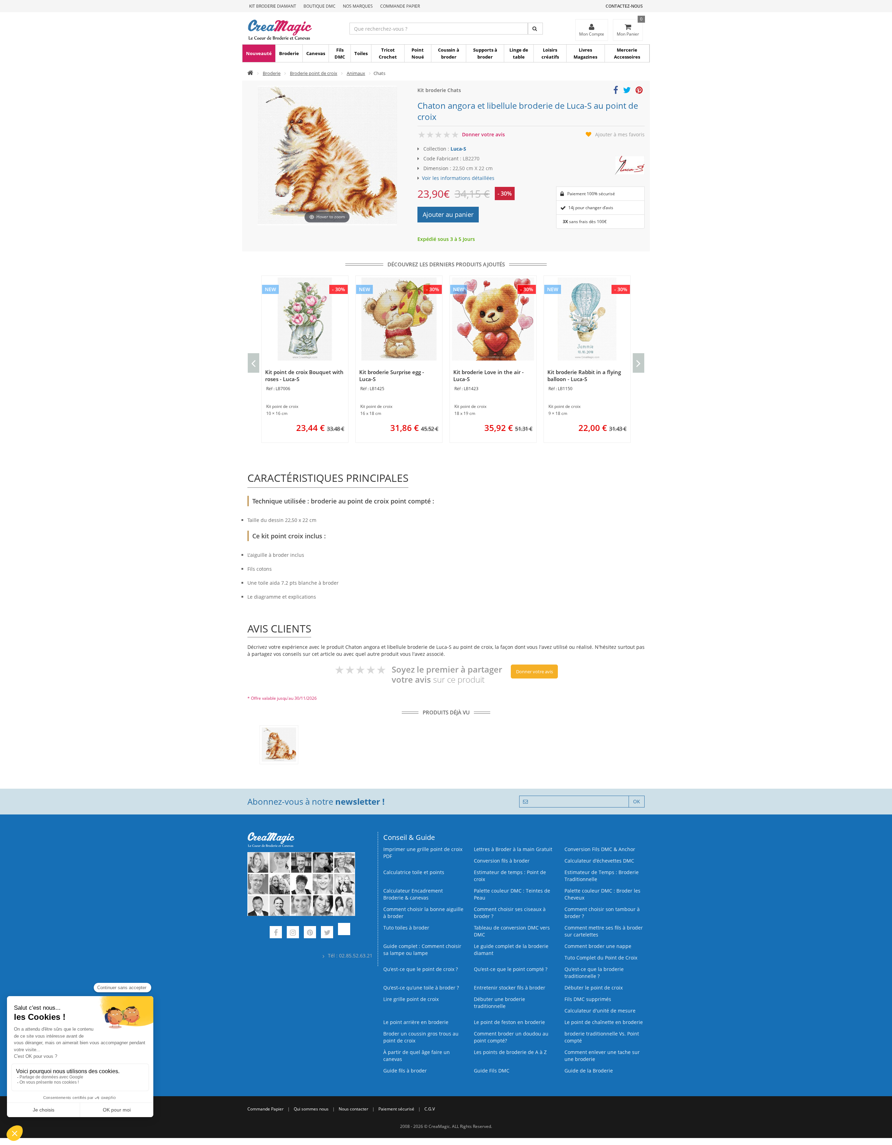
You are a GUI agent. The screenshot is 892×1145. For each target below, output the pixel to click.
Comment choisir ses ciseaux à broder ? (510, 912)
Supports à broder (485, 53)
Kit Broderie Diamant (272, 6)
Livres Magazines (585, 53)
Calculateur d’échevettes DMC (599, 860)
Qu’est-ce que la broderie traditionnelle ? (594, 972)
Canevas (315, 53)
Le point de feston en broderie (509, 1022)
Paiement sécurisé (396, 1109)
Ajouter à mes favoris (620, 134)
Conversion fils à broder (502, 860)
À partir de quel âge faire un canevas (416, 1055)
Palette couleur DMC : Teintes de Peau (512, 894)
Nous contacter (353, 1109)
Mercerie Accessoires (627, 53)
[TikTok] (344, 933)
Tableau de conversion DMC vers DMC (512, 931)
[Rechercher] (535, 29)
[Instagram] (293, 933)
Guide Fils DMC (491, 1070)
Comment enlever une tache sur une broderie (602, 1055)
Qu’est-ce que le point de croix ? (420, 969)
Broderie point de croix (313, 73)
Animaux (356, 73)
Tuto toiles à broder (406, 927)
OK (636, 801)
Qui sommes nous (311, 1109)
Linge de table (518, 53)
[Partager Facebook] (615, 91)
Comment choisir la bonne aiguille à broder (423, 912)
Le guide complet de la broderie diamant (511, 949)
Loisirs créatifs (550, 53)
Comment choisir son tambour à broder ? (602, 912)
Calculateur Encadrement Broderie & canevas (413, 894)
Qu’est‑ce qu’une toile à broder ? (421, 987)
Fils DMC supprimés (587, 999)
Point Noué (418, 53)
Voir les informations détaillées (458, 178)
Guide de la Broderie (588, 1070)
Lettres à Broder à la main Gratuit (513, 849)
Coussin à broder (448, 53)
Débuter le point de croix (593, 987)
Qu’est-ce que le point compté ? (510, 969)
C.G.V (429, 1109)
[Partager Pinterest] (639, 91)
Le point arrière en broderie (415, 1022)
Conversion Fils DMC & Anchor (599, 849)
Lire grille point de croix (411, 999)
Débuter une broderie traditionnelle (499, 1002)
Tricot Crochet (388, 53)
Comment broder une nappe (597, 946)
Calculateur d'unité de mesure (600, 1010)
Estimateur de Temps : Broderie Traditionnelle (601, 875)
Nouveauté (259, 53)
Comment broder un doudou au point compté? (511, 1037)
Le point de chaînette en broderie (603, 1022)
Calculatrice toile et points (413, 872)
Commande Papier (400, 6)
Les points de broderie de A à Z (510, 1052)
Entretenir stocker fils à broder (509, 987)
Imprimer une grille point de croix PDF (422, 852)
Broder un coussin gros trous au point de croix (421, 1037)
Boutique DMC (319, 6)
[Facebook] (276, 933)
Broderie (289, 53)
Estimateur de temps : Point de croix (510, 875)
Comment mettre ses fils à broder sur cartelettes (603, 931)
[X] (327, 933)
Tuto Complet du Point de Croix (600, 957)
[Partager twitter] (627, 91)
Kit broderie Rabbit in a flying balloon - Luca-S (584, 375)
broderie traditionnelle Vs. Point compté (601, 1037)
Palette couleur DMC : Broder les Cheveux (602, 894)
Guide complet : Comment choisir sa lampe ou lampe (422, 949)
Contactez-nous (624, 6)
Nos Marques (358, 6)
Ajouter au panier (448, 214)
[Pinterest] (310, 933)
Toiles (361, 53)
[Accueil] (250, 73)
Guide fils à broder (405, 1070)
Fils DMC (339, 53)
